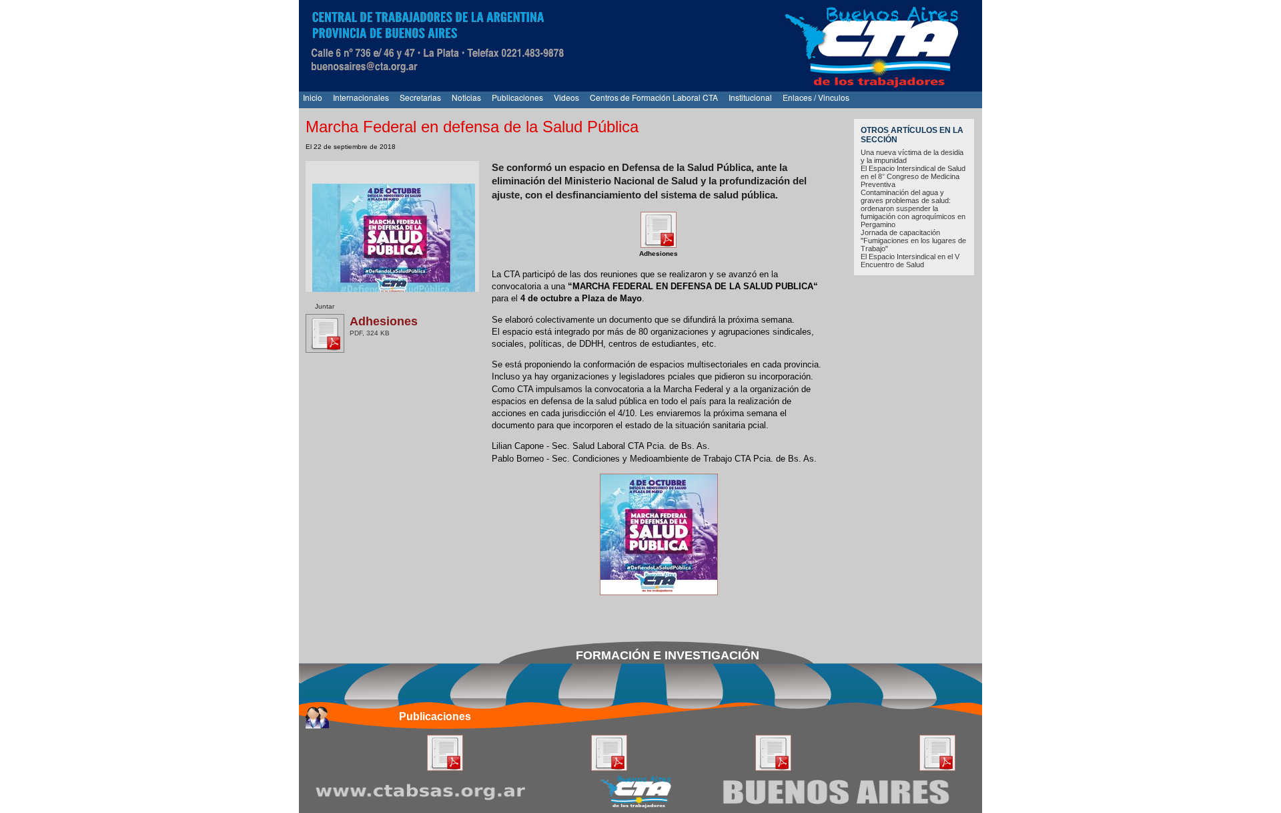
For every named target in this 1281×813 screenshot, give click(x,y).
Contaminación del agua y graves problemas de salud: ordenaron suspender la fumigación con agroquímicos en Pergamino (913, 208)
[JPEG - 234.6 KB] (659, 592)
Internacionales (361, 97)
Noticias (466, 97)
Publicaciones (517, 97)
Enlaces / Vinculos (816, 97)
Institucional (750, 97)
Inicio (312, 97)
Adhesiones (384, 321)
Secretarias (420, 97)
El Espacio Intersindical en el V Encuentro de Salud (910, 261)
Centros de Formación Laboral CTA (654, 97)
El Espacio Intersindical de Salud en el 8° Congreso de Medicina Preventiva (913, 176)
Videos (566, 97)
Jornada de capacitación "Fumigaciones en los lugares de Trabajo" (913, 240)
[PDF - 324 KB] (658, 245)
